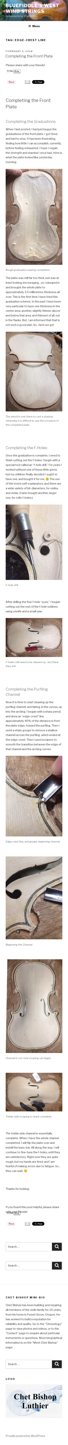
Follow (15, 71)
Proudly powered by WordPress (25, 1435)
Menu (36, 26)
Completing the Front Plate (29, 56)
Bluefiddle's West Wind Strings (32, 8)
